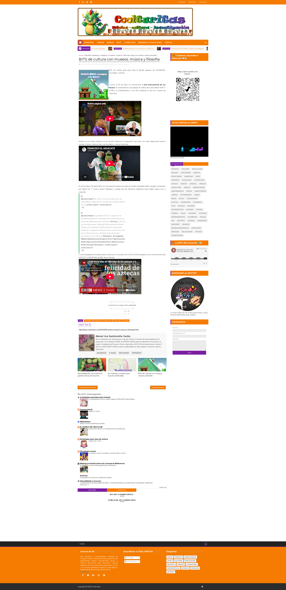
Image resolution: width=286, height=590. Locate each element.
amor (197, 195)
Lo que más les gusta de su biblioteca (102, 465)
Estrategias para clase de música (94, 439)
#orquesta (102, 242)
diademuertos (178, 217)
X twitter (112, 353)
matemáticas (177, 209)
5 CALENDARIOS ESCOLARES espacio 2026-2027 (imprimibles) (112, 399)
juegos (181, 206)
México (202, 184)
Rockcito (84, 476)
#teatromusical (118, 242)
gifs (173, 206)
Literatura (129, 42)
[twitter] (88, 575)
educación (197, 169)
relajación (187, 231)
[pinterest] (87, 2)
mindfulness (199, 187)
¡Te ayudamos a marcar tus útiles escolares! (96, 477)
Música (110, 42)
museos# (116, 321)
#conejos (90, 245)
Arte (118, 42)
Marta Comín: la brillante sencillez (92, 423)
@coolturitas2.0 (87, 199)
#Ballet (84, 239)
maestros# (107, 321)
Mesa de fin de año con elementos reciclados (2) (107, 429)
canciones (186, 172)
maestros (104, 55)
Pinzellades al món (88, 451)
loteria (191, 220)
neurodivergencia (180, 228)
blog (181, 198)
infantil (175, 169)
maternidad (186, 195)
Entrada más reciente (87, 387)
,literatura (105, 64)
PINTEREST (136, 353)
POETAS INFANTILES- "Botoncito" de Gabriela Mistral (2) (205, 266)
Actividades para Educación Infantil (95, 397)
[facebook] (79, 2)
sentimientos (177, 191)
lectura (181, 220)
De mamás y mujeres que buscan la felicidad (119, 374)
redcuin (175, 231)
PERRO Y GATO (94, 411)
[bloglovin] (91, 2)
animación (188, 48)
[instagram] (98, 575)
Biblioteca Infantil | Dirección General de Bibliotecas (102, 463)
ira (172, 220)
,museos (120, 64)
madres (191, 206)
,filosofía (99, 64)
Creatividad (200, 191)
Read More (84, 572)
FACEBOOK (101, 353)
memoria (175, 224)
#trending (99, 245)
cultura (185, 169)
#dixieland (107, 236)
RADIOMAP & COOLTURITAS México (180, 266)
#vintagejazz (118, 236)
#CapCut (103, 239)
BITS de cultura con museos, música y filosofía (150, 374)
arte (198, 176)
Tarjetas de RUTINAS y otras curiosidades (159, 49)
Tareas (100, 42)
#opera (84, 242)
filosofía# (88, 321)
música (184, 184)
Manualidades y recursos (90, 481)
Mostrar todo (163, 487)
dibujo (187, 187)
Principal (181, 2)
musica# (125, 321)
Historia (192, 213)
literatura (96, 55)
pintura (190, 209)
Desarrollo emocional (150, 42)
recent (174, 172)
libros (174, 195)
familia (196, 172)
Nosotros (192, 2)
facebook (122, 490)
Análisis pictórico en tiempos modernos (110, 49)
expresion (186, 202)
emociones (176, 176)
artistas (175, 180)
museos (112, 55)
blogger (92, 490)
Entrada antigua (158, 387)
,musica (125, 64)
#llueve (84, 245)
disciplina (138, 48)
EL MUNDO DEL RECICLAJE (91, 427)
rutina (199, 209)
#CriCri (110, 239)
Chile (183, 213)
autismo (203, 213)
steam (189, 191)
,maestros (112, 64)
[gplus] (83, 2)
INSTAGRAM (124, 353)
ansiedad (188, 176)
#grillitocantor (119, 239)
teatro (198, 231)
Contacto (203, 2)
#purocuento (92, 242)
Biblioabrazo (85, 422)
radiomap (196, 228)
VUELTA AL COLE (95, 441)
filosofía (88, 55)
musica (119, 55)
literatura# (97, 321)
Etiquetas (176, 164)
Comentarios (131, 561)
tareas (174, 213)
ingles (203, 217)
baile (173, 198)
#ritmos (114, 222)
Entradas (129, 558)
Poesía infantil (86, 409)
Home (81, 55)
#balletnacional (93, 239)
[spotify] (206, 586)
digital (174, 202)
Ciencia (168, 42)
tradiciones (177, 235)
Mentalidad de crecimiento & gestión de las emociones (90, 374)
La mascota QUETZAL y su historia (206, 49)
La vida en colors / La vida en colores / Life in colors (107, 453)
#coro (108, 242)
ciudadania (192, 198)
